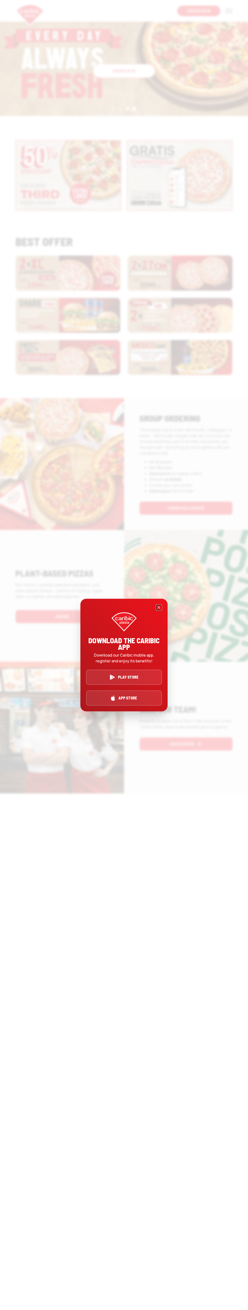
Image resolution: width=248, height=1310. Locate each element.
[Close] (159, 607)
